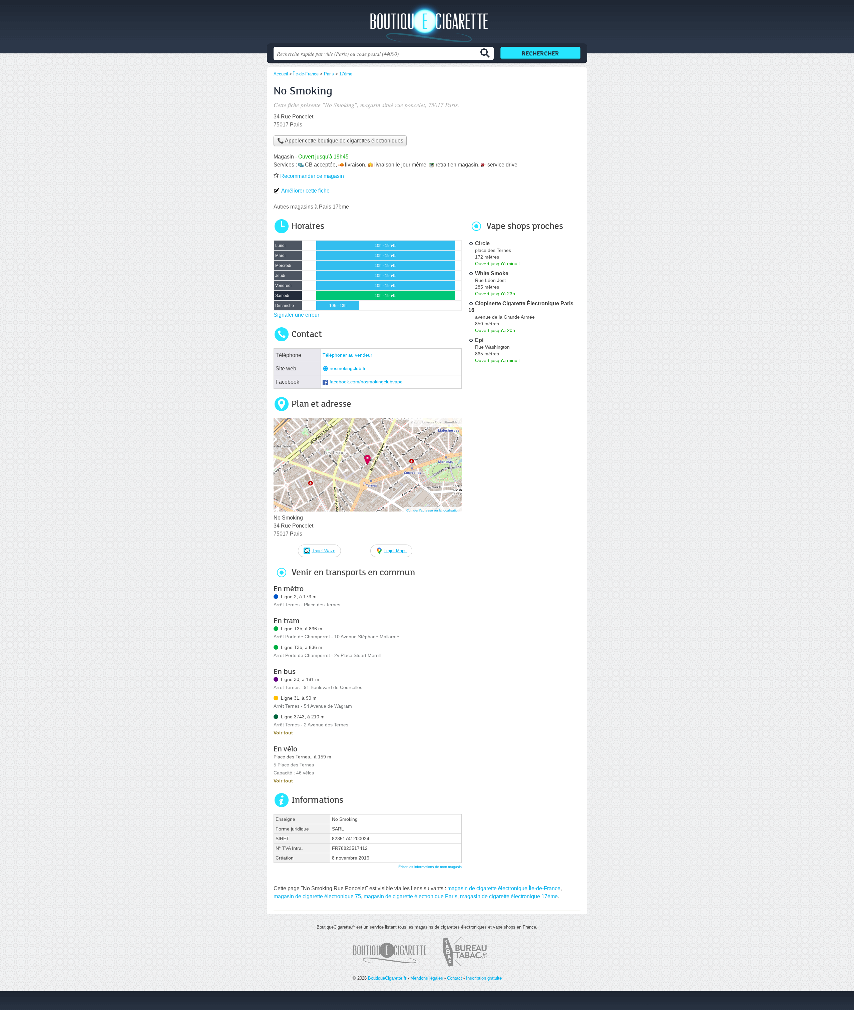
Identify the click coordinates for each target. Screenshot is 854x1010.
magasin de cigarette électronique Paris (410, 896)
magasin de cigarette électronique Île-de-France (503, 888)
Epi (479, 340)
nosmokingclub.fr (348, 368)
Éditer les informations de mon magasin (430, 867)
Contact (454, 978)
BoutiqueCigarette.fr (427, 23)
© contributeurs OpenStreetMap (435, 422)
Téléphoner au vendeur (347, 355)
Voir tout (283, 732)
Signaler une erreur (296, 315)
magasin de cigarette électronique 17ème (509, 896)
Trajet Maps (395, 550)
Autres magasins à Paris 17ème (311, 207)
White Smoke (491, 273)
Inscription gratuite (484, 978)
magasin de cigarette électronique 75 (317, 896)
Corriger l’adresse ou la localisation (433, 510)
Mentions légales (426, 978)
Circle (482, 243)
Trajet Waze (323, 550)
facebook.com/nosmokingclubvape (366, 381)
